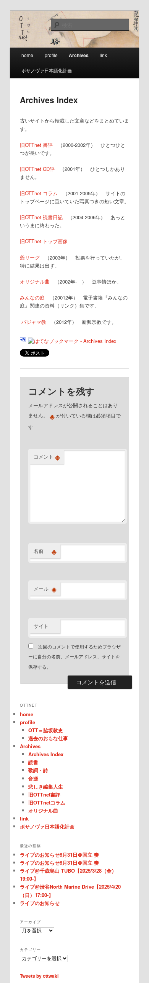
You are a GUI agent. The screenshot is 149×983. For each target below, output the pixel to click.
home (27, 55)
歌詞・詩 (38, 770)
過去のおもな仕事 (48, 738)
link (103, 55)
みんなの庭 (32, 297)
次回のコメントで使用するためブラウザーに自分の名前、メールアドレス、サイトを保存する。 (74, 656)
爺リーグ (30, 257)
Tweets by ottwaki (39, 975)
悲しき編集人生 (45, 786)
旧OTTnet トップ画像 (44, 241)
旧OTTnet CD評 (37, 168)
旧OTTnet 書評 (36, 144)
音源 (33, 778)
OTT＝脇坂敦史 (45, 730)
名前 (45, 551)
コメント (47, 457)
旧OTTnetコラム (46, 802)
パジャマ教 (33, 321)
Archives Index (45, 754)
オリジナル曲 (35, 281)
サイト (41, 625)
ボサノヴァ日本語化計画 (46, 70)
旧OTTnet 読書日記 (41, 217)
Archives (79, 55)
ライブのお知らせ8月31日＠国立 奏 (59, 854)
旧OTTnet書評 (44, 794)
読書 (33, 762)
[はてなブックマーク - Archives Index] (72, 340)
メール (45, 589)
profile (51, 55)
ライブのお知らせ (40, 903)
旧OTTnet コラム (39, 193)
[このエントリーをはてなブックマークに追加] (23, 340)
